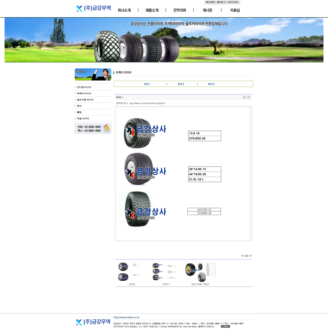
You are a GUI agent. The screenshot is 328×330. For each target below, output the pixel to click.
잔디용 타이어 (84, 87)
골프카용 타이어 (85, 99)
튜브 (79, 106)
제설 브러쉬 (83, 118)
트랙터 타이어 (84, 93)
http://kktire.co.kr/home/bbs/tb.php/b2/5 (147, 103)
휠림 (79, 112)
